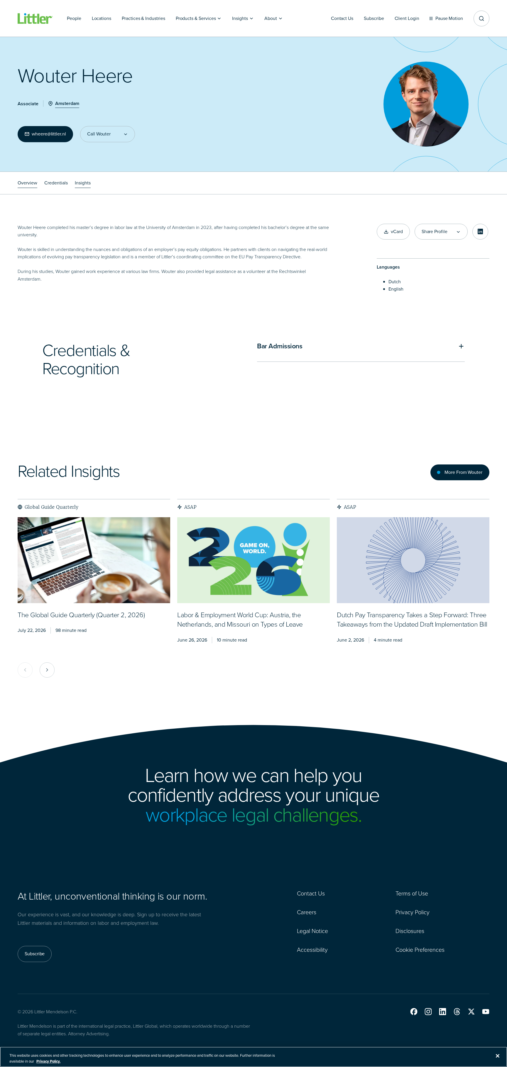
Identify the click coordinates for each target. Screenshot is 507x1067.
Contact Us (311, 893)
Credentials (56, 182)
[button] (414, 1011)
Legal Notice (312, 931)
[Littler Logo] (35, 18)
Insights (83, 182)
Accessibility (312, 950)
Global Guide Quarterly (51, 507)
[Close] (497, 1055)
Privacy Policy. (48, 1061)
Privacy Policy (413, 912)
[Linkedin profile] (480, 232)
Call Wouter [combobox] (99, 134)
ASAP (190, 507)
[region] (253, 1057)
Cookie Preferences (420, 950)
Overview (27, 182)
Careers (306, 912)
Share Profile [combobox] (434, 231)
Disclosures (410, 931)
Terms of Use (412, 893)
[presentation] (94, 560)
